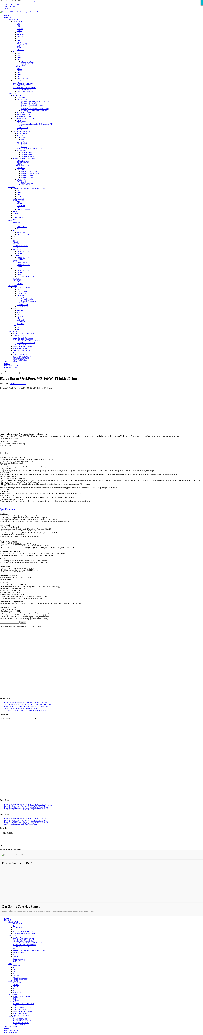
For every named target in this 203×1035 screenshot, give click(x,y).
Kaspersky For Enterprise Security (32, 105)
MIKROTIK (21, 322)
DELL (19, 57)
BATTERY (16, 223)
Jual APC (7, 8)
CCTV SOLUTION (19, 335)
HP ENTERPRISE (19, 217)
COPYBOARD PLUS (24, 90)
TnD (18, 229)
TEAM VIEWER (23, 162)
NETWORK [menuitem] (12, 994)
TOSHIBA (20, 48)
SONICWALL (22, 303)
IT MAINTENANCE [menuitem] (20, 1019)
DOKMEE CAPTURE (29, 171)
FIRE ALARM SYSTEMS (26, 343)
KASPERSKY (22, 99)
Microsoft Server (26, 154)
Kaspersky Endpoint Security (31, 103)
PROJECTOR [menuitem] (17, 924)
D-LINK (20, 316)
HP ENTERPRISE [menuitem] (19, 960)
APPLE (19, 71)
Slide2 (23, 141)
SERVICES (12, 352)
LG (18, 38)
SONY (19, 46)
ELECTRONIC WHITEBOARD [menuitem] (24, 933)
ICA (14, 240)
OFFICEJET (21, 274)
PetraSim (24, 147)
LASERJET (21, 253)
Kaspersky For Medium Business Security (35, 109)
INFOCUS (20, 36)
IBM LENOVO (22, 65)
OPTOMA (20, 42)
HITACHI (20, 34)
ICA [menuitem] (14, 973)
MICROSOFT (22, 150)
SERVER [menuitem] (11, 948)
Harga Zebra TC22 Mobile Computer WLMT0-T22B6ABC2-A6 (26, 706)
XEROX (16, 278)
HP (18, 59)
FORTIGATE (21, 293)
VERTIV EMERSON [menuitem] (20, 979)
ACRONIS (21, 168)
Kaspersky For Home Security (31, 107)
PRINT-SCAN (13, 248)
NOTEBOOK (17, 67)
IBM (14, 219)
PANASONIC (22, 44)
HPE (18, 194)
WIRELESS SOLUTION (21, 350)
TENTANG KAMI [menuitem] (10, 1026)
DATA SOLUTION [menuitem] (19, 1009)
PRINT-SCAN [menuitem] (13, 981)
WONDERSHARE (23, 185)
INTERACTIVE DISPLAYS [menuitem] (23, 931)
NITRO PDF (21, 179)
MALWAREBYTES (24, 112)
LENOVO (20, 196)
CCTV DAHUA (22, 337)
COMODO (21, 97)
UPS (10, 221)
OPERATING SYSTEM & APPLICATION (28, 149)
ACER (19, 23)
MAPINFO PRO (22, 133)
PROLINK (16, 242)
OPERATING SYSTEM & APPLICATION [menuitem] (28, 943)
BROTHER (17, 249)
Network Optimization (28, 301)
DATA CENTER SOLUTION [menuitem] (23, 1007)
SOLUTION (12, 331)
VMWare (20, 164)
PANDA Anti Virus (23, 114)
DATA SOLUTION (19, 345)
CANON (20, 29)
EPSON (19, 33)
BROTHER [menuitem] (17, 983)
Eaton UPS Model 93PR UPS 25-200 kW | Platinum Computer (25, 702)
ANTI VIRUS (17, 95)
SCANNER (17, 280)
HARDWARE (13, 19)
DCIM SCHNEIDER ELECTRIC (28, 341)
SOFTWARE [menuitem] (13, 935)
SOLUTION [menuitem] (12, 1002)
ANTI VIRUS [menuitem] (17, 937)
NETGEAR (21, 295)
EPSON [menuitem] (15, 987)
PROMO (7, 364)
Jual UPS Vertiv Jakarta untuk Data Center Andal (20, 708)
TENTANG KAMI (10, 362)
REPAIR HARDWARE (21, 358)
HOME (6, 15)
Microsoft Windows (27, 156)
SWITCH (16, 326)
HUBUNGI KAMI (10, 367)
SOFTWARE (13, 93)
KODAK (20, 284)
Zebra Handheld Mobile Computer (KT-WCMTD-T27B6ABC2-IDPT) (28, 704)
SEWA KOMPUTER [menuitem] (20, 1025)
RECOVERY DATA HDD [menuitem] (22, 1021)
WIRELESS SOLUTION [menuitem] (21, 1015)
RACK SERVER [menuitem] (19, 952)
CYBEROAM (22, 291)
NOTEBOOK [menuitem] (17, 928)
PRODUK (7, 17)
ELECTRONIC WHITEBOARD (24, 88)
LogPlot (24, 145)
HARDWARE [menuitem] (13, 922)
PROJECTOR (17, 21)
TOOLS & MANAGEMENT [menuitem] (23, 947)
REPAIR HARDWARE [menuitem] (21, 1023)
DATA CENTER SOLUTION (23, 339)
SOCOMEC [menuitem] (17, 977)
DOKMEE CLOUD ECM (30, 173)
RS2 (22, 139)
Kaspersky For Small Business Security (34, 111)
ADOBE (20, 120)
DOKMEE (20, 170)
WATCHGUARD (23, 307)
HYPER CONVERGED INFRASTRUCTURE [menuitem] (29, 950)
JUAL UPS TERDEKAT (12, 4)
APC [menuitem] (14, 968)
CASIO (19, 31)
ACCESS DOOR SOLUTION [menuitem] (23, 1004)
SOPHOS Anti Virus (24, 116)
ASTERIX (20, 204)
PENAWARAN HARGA (13, 366)
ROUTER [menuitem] (16, 998)
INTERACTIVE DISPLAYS (23, 84)
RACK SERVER (19, 200)
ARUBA (20, 310)
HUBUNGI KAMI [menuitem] (10, 1032)
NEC (18, 40)
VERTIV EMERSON (24, 209)
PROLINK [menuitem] (16, 975)
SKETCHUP (21, 126)
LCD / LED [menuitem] (17, 929)
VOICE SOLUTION (20, 348)
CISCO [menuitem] (15, 956)
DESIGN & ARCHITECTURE (23, 118)
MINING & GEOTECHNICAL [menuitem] (24, 941)
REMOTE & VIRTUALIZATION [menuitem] (24, 945)
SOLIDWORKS (22, 128)
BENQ (19, 27)
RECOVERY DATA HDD (22, 356)
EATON (15, 236)
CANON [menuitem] (16, 985)
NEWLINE (21, 86)
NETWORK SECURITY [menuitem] (21, 996)
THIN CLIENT (26, 61)
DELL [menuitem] (15, 958)
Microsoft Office (26, 152)
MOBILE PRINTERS (18, 384)
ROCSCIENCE (22, 137)
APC (18, 202)
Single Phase (21, 232)
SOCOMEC (17, 244)
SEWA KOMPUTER (20, 360)
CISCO (19, 190)
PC (14, 52)
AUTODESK (21, 122)
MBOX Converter (27, 183)
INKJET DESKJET (23, 251)
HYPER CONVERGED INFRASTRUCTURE (29, 189)
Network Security (27, 299)
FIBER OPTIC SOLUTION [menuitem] (22, 1011)
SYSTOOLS (21, 181)
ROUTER (16, 308)
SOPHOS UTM (22, 305)
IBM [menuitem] (14, 962)
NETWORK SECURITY (21, 288)
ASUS (19, 25)
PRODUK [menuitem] (7, 920)
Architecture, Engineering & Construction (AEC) (37, 124)
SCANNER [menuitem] (17, 992)
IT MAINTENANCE (20, 354)
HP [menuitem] (14, 971)
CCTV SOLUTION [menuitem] (19, 1006)
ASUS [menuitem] (15, 954)
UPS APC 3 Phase (23, 234)
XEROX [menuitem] (16, 990)
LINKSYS (20, 320)
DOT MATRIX (22, 263)
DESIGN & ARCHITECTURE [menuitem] (23, 939)
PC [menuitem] (14, 926)
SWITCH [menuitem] (16, 1000)
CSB (18, 225)
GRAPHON (21, 160)
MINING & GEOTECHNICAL (24, 131)
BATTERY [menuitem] (16, 966)
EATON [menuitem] (15, 969)
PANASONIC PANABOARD (27, 92)
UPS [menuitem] (10, 964)
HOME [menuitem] (6, 918)
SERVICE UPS (9, 6)
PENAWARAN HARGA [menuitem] (13, 1030)
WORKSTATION (27, 63)
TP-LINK (20, 324)
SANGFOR (21, 198)
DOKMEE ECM (27, 177)
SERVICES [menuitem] (12, 1017)
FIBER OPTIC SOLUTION (22, 347)
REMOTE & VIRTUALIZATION (24, 158)
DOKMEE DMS (27, 175)
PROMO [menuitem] (7, 1028)
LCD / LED (17, 80)
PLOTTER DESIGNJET (25, 276)
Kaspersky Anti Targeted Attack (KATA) (35, 101)
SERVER (11, 187)
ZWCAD (20, 130)
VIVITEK (20, 50)
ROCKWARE (22, 143)
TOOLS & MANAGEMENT (23, 166)
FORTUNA (21, 206)
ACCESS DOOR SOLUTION (23, 333)
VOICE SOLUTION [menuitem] (20, 1013)
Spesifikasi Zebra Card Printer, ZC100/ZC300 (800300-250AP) (25, 710)
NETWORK (12, 286)
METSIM (20, 135)
